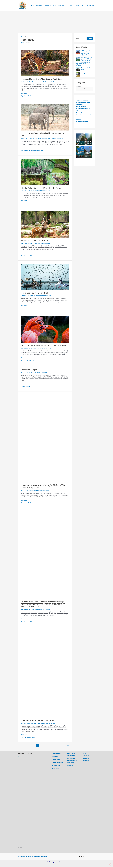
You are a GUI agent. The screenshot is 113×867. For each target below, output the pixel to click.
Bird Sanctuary (31, 295)
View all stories (84, 161)
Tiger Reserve (35, 82)
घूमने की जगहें (61, 5)
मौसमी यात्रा (39, 5)
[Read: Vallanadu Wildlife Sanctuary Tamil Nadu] (45, 673)
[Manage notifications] (110, 864)
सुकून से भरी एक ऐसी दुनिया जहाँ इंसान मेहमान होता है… (41, 188)
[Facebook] (79, 856)
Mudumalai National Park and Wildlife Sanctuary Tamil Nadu (43, 134)
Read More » (24, 93)
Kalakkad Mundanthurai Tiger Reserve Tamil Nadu (41, 79)
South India (56, 766)
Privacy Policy (86, 758)
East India (55, 756)
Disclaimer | (28, 856)
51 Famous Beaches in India (82, 113)
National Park (44, 138)
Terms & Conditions (88, 760)
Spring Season (70, 757)
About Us (85, 753)
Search (77, 36)
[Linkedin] (83, 856)
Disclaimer (85, 757)
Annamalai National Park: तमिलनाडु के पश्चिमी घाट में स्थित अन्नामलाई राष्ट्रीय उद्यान (43, 486)
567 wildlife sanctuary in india (83, 102)
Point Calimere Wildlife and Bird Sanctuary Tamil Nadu (43, 345)
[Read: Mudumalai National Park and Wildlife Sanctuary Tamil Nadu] (45, 117)
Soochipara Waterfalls (86, 73)
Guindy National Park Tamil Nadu (34, 240)
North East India (57, 763)
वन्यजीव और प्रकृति (49, 5)
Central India (56, 753)
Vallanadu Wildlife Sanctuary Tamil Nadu (38, 720)
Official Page (89, 5)
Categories (78, 86)
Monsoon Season (71, 755)
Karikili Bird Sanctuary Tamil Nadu (35, 293)
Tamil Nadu (41, 82)
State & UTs (70, 5)
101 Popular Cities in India (82, 121)
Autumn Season (71, 753)
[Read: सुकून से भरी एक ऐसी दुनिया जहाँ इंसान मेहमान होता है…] (45, 172)
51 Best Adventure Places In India (84, 115)
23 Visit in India (79, 104)
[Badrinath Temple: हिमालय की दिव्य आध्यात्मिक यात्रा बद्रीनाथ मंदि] (78, 52)
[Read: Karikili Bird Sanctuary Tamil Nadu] (45, 277)
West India (55, 769)
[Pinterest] (81, 856)
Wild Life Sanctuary (36, 138)
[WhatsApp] (85, 856)
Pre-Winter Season (72, 760)
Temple (30, 372)
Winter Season (70, 762)
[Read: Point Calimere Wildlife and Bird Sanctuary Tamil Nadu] (45, 329)
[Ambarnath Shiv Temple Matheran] (78, 69)
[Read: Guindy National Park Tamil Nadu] (45, 224)
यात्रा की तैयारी (79, 5)
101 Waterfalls (79, 117)
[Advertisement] (56, 20)
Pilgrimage (70, 765)
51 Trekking (78, 119)
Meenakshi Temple (29, 369)
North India (56, 760)
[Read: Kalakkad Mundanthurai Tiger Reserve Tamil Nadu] (45, 63)
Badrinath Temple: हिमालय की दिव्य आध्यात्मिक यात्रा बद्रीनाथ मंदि (85, 53)
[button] (42, 5)
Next (68, 745)
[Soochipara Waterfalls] (78, 74)
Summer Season (71, 758)
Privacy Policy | (22, 856)
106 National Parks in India (82, 98)
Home (32, 5)
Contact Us (86, 755)
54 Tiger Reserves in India (82, 100)
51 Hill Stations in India (81, 106)
